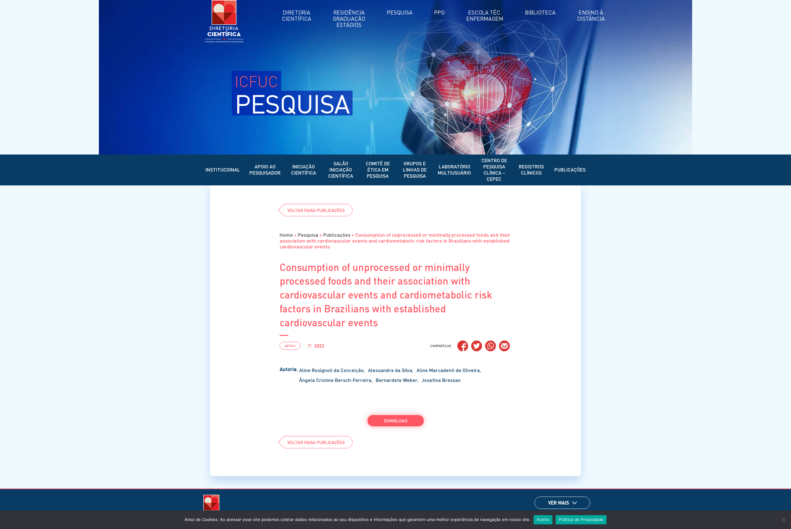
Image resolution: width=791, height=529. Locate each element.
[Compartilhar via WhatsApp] (490, 346)
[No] (783, 520)
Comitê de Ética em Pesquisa (378, 169)
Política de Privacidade (581, 519)
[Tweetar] (476, 346)
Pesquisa (308, 234)
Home (286, 234)
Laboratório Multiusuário (454, 169)
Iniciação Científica (303, 169)
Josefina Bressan (441, 380)
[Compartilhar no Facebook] (462, 346)
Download (396, 420)
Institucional (222, 169)
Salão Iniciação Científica (340, 169)
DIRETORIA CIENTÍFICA (296, 15)
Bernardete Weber (396, 380)
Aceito (543, 519)
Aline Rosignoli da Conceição (331, 370)
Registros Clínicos (531, 169)
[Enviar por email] (504, 346)
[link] (574, 503)
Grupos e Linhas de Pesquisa (415, 169)
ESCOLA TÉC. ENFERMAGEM (484, 15)
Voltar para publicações (316, 210)
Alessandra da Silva (390, 370)
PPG (439, 12)
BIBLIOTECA (540, 12)
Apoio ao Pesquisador (265, 169)
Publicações (570, 169)
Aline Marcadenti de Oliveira (448, 370)
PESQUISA (399, 12)
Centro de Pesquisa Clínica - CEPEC (494, 169)
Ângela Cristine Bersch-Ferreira (335, 380)
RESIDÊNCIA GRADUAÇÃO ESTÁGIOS (349, 18)
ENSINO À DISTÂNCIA (591, 15)
